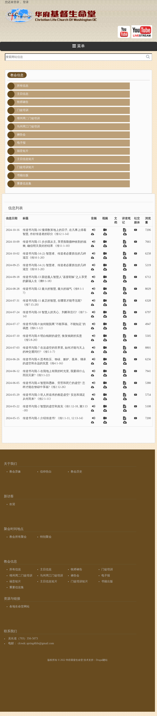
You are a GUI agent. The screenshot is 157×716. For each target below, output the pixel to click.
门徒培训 (22, 110)
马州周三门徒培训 (28, 126)
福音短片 (22, 150)
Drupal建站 (102, 660)
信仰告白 (46, 471)
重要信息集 (24, 183)
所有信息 (22, 85)
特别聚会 (46, 536)
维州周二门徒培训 (28, 118)
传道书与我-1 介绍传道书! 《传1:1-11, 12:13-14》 (54, 418)
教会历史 (76, 471)
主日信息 (22, 93)
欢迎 (12, 504)
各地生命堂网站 (19, 606)
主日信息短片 (25, 159)
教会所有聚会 (18, 536)
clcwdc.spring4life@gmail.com (36, 643)
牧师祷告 (22, 102)
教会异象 (15, 471)
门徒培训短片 (25, 167)
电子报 (21, 142)
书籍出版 (22, 175)
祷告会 (21, 134)
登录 (26, 2)
